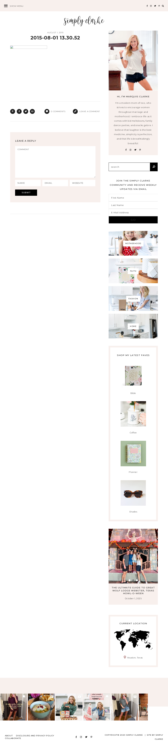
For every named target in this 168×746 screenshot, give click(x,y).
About (9, 735)
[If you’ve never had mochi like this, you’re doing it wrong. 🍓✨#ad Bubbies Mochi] (69, 707)
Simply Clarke (84, 21)
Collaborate (13, 738)
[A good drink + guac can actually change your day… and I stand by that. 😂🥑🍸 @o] (41, 707)
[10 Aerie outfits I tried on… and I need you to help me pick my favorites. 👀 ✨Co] (13, 707)
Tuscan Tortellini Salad (137, 587)
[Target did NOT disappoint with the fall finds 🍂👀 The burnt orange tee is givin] (96, 707)
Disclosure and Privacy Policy (35, 735)
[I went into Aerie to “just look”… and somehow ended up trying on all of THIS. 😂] (124, 707)
